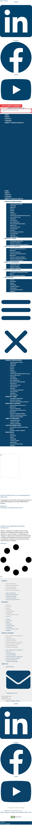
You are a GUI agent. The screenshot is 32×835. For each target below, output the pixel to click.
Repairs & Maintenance (11, 645)
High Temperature (14, 222)
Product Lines (10, 238)
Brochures (13, 281)
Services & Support (12, 246)
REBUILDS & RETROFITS (15, 268)
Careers (8, 121)
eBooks (12, 283)
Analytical (8, 637)
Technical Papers (14, 286)
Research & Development (16, 260)
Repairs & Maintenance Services (18, 258)
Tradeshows (13, 288)
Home (7, 115)
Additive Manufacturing (16, 204)
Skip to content (4, 0)
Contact (8, 119)
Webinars (12, 291)
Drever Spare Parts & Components (14, 642)
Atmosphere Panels (15, 264)
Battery (12, 209)
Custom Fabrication (13, 269)
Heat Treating (13, 220)
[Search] (21, 110)
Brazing (12, 212)
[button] (16, 157)
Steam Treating (14, 233)
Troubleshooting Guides (16, 289)
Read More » (3, 506)
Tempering (12, 235)
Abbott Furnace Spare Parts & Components (17, 249)
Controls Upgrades (11, 640)
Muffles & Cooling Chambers (17, 257)
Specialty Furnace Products (13, 590)
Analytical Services (15, 252)
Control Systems (14, 266)
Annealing (12, 207)
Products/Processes (13, 201)
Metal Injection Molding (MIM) (17, 223)
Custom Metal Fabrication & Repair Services (18, 273)
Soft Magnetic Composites (17, 232)
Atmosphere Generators (16, 241)
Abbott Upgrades (12, 262)
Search (1, 110)
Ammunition (13, 205)
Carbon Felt (13, 214)
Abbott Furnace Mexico (14, 122)
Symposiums (13, 284)
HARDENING (13, 218)
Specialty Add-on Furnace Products (19, 244)
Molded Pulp (13, 225)
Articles (12, 280)
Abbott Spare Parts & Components (14, 635)
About (7, 117)
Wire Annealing (14, 236)
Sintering (12, 230)
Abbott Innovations (11, 583)
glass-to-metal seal (15, 217)
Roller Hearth (14, 228)
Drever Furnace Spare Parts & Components (17, 254)
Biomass (12, 210)
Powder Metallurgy (15, 227)
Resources (9, 277)
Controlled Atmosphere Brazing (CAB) (20, 215)
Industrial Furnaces (15, 243)
